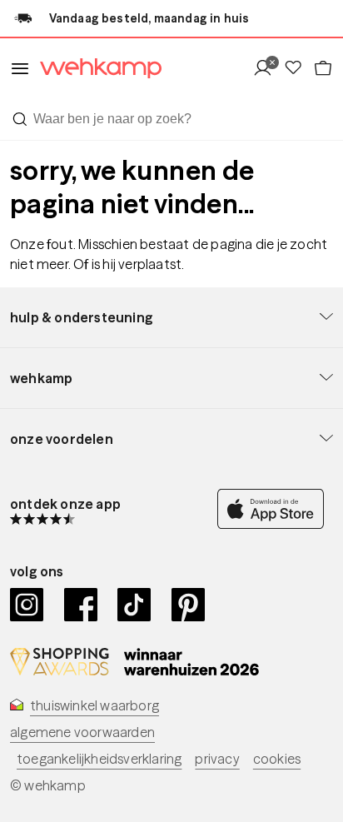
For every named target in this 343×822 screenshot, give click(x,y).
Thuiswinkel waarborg (94, 705)
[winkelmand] (323, 68)
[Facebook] (81, 604)
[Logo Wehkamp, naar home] (96, 68)
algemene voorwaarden (82, 732)
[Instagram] (27, 604)
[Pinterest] (189, 604)
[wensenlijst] (298, 68)
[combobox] (171, 119)
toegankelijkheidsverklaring (99, 758)
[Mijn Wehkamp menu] (267, 68)
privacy (217, 758)
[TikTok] (134, 604)
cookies (277, 758)
